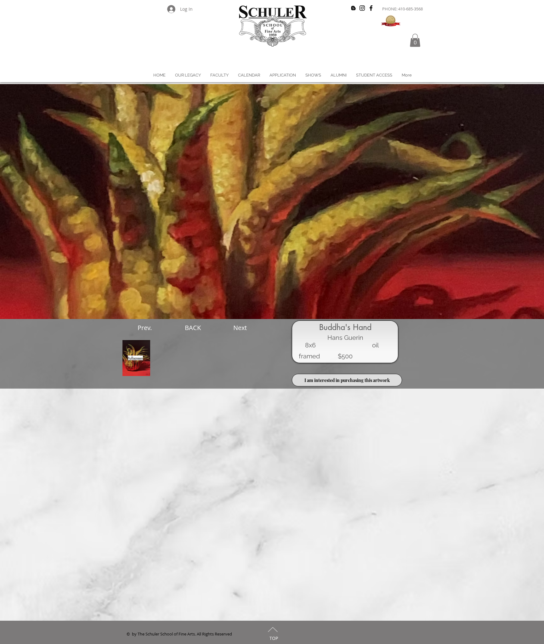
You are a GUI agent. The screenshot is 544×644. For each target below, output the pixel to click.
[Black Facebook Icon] (371, 8)
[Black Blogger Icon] (353, 8)
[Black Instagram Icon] (362, 8)
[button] (415, 40)
